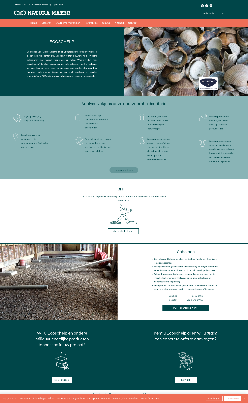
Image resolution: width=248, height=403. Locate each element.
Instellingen (214, 398)
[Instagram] (202, 5)
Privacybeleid (154, 398)
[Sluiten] (244, 398)
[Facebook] (211, 5)
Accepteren (233, 398)
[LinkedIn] (206, 5)
